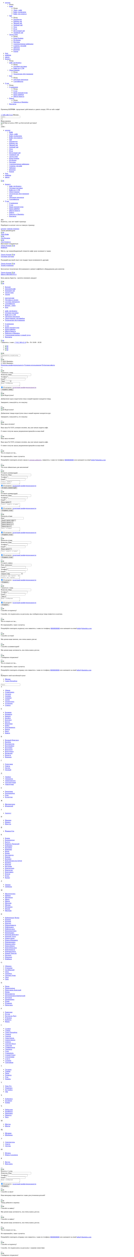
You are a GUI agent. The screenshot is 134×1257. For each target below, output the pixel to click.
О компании (9, 324)
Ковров (7, 857)
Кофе (11, 6)
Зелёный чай (18, 25)
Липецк (8, 885)
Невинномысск (10, 925)
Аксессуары (13, 34)
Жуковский (9, 806)
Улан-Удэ (8, 1086)
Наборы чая (17, 21)
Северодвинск (10, 1040)
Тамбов (7, 1071)
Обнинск (8, 966)
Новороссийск (10, 944)
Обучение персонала (20, 79)
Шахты (7, 1126)
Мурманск (8, 907)
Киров (7, 853)
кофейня (8, 55)
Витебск (8, 742)
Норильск (8, 957)
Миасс (7, 899)
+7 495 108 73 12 (7, 115)
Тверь (7, 1073)
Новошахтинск (10, 951)
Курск (7, 876)
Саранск (8, 1034)
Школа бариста (18, 96)
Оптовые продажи (7, 256)
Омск (7, 972)
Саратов (8, 1036)
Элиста (7, 1144)
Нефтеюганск (10, 929)
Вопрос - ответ (10, 305)
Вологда (8, 755)
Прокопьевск (9, 999)
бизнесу (8, 59)
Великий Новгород (12, 740)
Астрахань (9, 703)
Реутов (7, 1014)
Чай (10, 16)
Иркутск (8, 824)
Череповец (9, 1113)
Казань (7, 838)
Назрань (8, 919)
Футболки (17, 40)
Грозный (8, 770)
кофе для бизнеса (15, 63)
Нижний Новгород (12, 934)
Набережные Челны (12, 918)
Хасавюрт (8, 1100)
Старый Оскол (10, 1055)
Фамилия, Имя (6, 375)
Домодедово (9, 784)
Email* (3, 379)
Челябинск (9, 1111)
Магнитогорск (10, 894)
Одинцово (8, 968)
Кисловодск (9, 855)
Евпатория (9, 791)
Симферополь (10, 1047)
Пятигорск (9, 1005)
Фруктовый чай (19, 31)
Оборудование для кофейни (15, 318)
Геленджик (9, 764)
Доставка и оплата (11, 300)
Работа (11, 98)
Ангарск (8, 694)
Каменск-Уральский (12, 844)
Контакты (12, 104)
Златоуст (8, 813)
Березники (9, 724)
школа (7, 57)
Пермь (7, 992)
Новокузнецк (10, 938)
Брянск (7, 733)
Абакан (7, 690)
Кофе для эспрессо (20, 14)
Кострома (8, 866)
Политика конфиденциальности (12, 365)
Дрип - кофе (17, 10)
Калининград (10, 840)
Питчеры (16, 42)
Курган (7, 874)
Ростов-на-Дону (10, 1016)
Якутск (7, 1162)
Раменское (8, 1012)
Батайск (8, 718)
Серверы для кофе (19, 46)
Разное (15, 51)
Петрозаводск (10, 994)
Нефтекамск (9, 927)
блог (6, 53)
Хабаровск (9, 1099)
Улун (15, 27)
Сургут (7, 1059)
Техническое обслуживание (23, 74)
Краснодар (9, 870)
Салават (8, 1029)
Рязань (7, 1021)
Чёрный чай (17, 23)
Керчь (7, 851)
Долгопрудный (10, 782)
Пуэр (15, 29)
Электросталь (10, 1142)
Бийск (7, 725)
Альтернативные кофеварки (23, 44)
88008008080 (69, 460)
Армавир (8, 698)
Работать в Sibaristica (20, 102)
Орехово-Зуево (10, 975)
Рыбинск (8, 1020)
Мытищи (8, 910)
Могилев (8, 903)
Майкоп (8, 895)
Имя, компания (6, 565)
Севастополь (9, 1038)
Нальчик (8, 921)
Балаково (8, 712)
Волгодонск (9, 751)
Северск (8, 1042)
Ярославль (9, 1164)
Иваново (8, 820)
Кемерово (8, 849)
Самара (7, 1030)
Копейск (8, 862)
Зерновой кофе (10, 289)
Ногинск (8, 955)
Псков (7, 1001)
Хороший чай (10, 291)
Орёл (7, 979)
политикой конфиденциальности (24, 387)
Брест (7, 731)
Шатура (8, 1124)
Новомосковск (10, 942)
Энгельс (8, 1146)
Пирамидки (17, 19)
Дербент (8, 777)
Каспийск (8, 847)
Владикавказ (9, 746)
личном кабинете (35, 460)
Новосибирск (10, 946)
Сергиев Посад (10, 1044)
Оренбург (8, 973)
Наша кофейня (18, 94)
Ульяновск (8, 1088)
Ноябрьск (8, 959)
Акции (7, 294)
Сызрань (8, 1060)
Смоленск (8, 1049)
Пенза (7, 986)
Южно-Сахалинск (11, 1155)
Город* (3, 567)
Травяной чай (18, 32)
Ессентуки (9, 797)
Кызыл (7, 877)
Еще (10, 76)
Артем (7, 700)
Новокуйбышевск (11, 940)
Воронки (16, 49)
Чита (6, 1117)
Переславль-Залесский (13, 990)
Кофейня (4, 247)
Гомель (7, 766)
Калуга (7, 842)
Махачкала (9, 897)
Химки (7, 1102)
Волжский (8, 753)
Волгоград (9, 749)
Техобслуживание (7, 265)
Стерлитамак (9, 1057)
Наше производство (20, 93)
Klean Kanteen (18, 38)
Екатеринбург (10, 793)
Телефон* (4, 377)
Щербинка (9, 1135)
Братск (7, 729)
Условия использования (32, 365)
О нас (7, 83)
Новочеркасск (10, 949)
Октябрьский (9, 970)
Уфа (6, 1092)
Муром (7, 909)
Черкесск (8, 1115)
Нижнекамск (9, 933)
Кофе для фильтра (19, 12)
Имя (2, 518)
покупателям (9, 298)
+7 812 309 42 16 (20, 342)
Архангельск (9, 701)
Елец (7, 795)
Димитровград (10, 780)
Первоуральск (10, 988)
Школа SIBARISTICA (9, 274)
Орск (7, 977)
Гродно (7, 768)
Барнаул (8, 716)
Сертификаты (18, 81)
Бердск (7, 722)
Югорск (8, 1153)
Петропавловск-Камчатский (15, 996)
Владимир (8, 748)
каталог (7, 2)
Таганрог (8, 1069)
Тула (6, 1077)
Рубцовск (8, 1018)
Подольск (8, 997)
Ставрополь (9, 1053)
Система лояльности (12, 302)
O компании (13, 87)
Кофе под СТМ (18, 68)
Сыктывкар (9, 1062)
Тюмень (8, 1079)
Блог (6, 307)
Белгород (8, 720)
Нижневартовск (10, 931)
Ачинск (8, 705)
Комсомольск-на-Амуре (13, 861)
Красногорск (9, 868)
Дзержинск (9, 779)
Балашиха (8, 714)
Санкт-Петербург (11, 681)
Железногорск (10, 804)
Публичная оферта (48, 365)
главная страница (13, 229)
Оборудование (14, 70)
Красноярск (9, 872)
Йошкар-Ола (9, 831)
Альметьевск (9, 692)
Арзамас (8, 696)
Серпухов (8, 1045)
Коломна (8, 859)
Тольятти (8, 1075)
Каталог (8, 287)
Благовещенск (10, 727)
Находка (8, 923)
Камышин (8, 846)
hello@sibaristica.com (98, 460)
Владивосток (9, 744)
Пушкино (8, 1003)
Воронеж (8, 757)
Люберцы (8, 886)
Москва (7, 679)
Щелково (8, 1133)
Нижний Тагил (10, 936)
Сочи (7, 1051)
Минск (7, 901)
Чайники (16, 48)
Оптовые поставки (20, 66)
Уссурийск (9, 1090)
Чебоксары (9, 1109)
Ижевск (8, 822)
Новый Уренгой (11, 953)
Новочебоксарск (11, 948)
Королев (8, 864)
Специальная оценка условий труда (18, 335)
